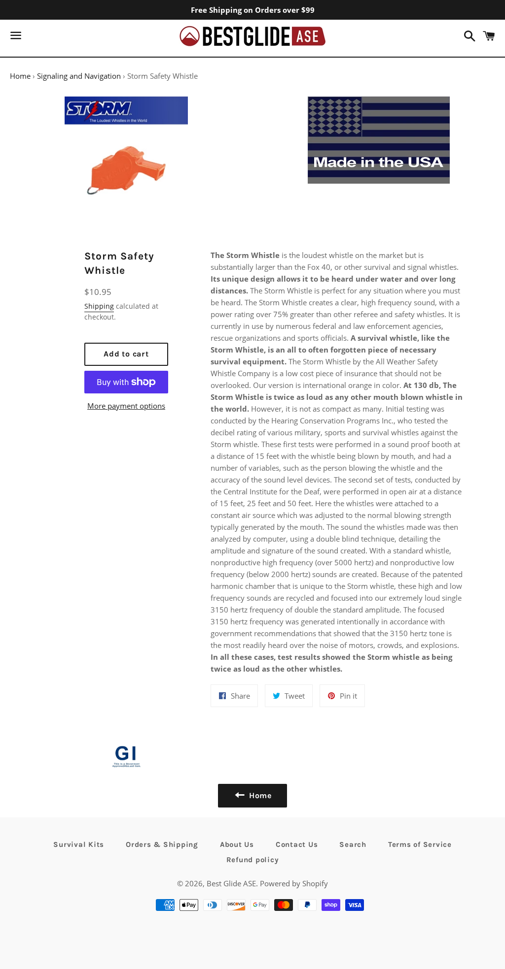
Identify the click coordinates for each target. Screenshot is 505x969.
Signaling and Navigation (79, 76)
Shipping (99, 306)
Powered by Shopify (294, 883)
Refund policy (252, 859)
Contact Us (297, 844)
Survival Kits (78, 844)
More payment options (126, 406)
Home (20, 76)
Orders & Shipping (162, 844)
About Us (237, 844)
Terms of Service (420, 844)
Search (352, 844)
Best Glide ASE (231, 883)
